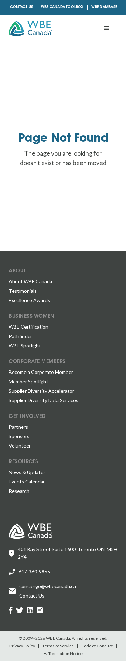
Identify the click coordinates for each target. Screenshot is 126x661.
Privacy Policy (22, 646)
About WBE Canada (30, 281)
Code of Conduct (97, 646)
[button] (106, 28)
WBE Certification (28, 327)
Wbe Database (104, 7)
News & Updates (27, 472)
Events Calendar (27, 482)
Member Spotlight (28, 381)
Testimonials (23, 291)
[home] (30, 28)
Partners (18, 427)
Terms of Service (58, 646)
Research (19, 491)
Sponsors (19, 436)
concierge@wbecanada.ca (47, 586)
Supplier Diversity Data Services (43, 400)
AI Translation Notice (63, 654)
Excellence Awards (29, 300)
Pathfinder (20, 336)
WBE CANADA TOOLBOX (62, 7)
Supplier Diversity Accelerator (41, 391)
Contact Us (21, 7)
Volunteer (20, 446)
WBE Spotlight (25, 345)
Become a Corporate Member (41, 372)
